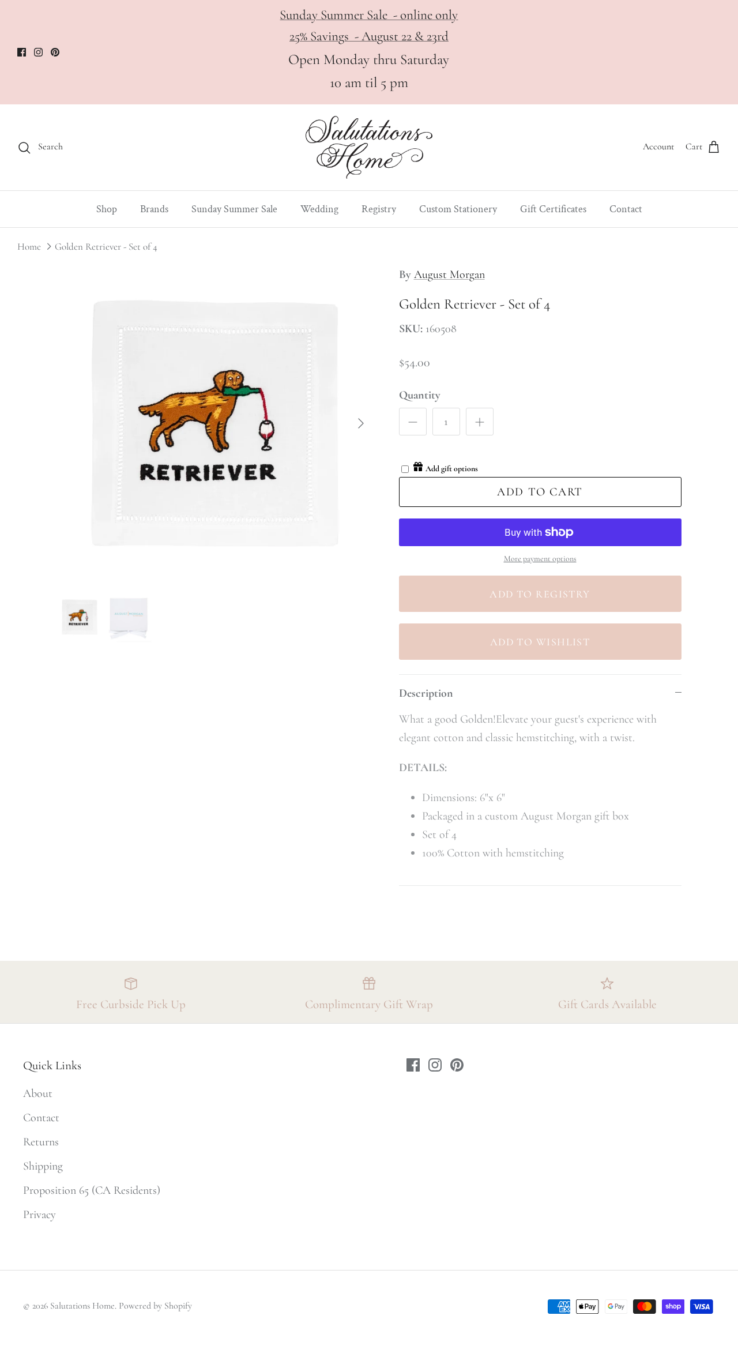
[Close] (700, 1076)
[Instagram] (588, 1283)
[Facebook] (571, 1283)
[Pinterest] (605, 1283)
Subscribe (588, 1237)
